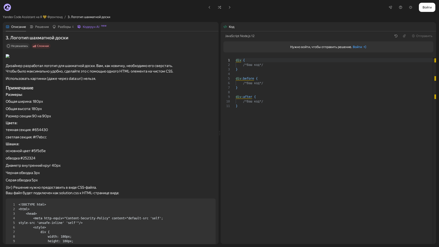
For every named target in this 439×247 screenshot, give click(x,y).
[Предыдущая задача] (209, 7)
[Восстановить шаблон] (396, 36)
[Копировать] (208, 205)
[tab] (16, 26)
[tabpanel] (110, 137)
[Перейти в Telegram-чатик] (390, 7)
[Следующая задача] (229, 7)
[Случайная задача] (219, 7)
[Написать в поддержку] (400, 7)
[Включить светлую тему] (410, 7)
